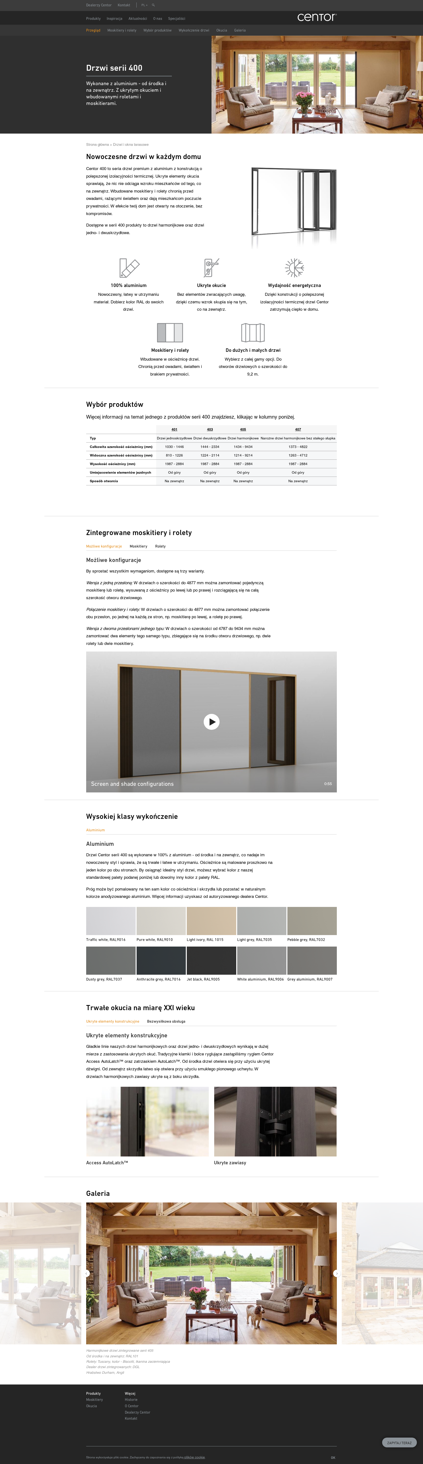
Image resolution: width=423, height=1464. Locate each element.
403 (210, 429)
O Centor (132, 1406)
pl (143, 5)
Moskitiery (138, 546)
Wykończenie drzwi (194, 30)
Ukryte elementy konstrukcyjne (112, 1021)
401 (174, 429)
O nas (157, 18)
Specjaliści (176, 18)
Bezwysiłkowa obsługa (166, 1021)
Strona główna (97, 144)
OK (333, 1458)
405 (243, 429)
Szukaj (153, 5)
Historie (131, 1399)
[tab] (108, 546)
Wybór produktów (157, 30)
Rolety (160, 546)
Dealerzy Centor (99, 5)
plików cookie (194, 1457)
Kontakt (124, 5)
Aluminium (95, 830)
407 (298, 429)
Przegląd (93, 30)
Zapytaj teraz (399, 1443)
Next (337, 1273)
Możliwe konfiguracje (104, 546)
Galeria (240, 30)
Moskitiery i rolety (121, 30)
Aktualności (138, 18)
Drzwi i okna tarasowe (131, 144)
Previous (86, 1273)
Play (212, 722)
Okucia (221, 30)
